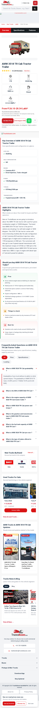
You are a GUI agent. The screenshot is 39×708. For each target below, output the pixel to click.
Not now (31, 703)
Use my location (9, 703)
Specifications (19, 30)
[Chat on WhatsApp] (29, 120)
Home (3, 24)
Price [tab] (12, 357)
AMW (16, 24)
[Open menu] (35, 3)
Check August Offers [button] (20, 120)
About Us (10, 692)
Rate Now (27, 71)
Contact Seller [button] (16, 510)
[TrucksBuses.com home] (11, 3)
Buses (4, 663)
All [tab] (4, 357)
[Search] (34, 8)
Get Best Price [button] (7, 120)
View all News (8, 622)
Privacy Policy (28, 692)
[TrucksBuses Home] (20, 633)
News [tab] (6, 586)
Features (32, 30)
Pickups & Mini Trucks (10, 668)
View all (31, 452)
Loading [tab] (6, 362)
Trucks (4, 658)
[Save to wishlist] (35, 120)
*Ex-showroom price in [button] (11, 111)
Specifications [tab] (23, 357)
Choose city (21, 703)
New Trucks (10, 24)
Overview (5, 30)
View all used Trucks (10, 517)
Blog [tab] (13, 586)
